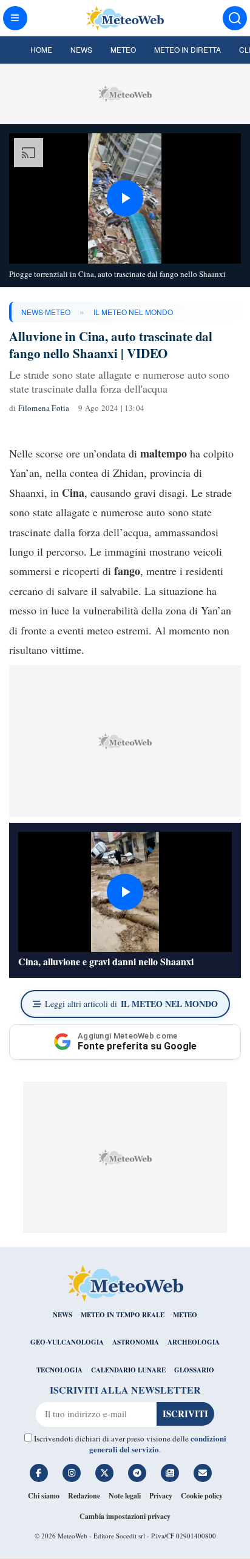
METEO (185, 1315)
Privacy (160, 1496)
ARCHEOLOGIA (193, 1342)
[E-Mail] (203, 1473)
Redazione (84, 1496)
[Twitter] (104, 1473)
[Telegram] (137, 1473)
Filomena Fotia (44, 407)
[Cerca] (235, 18)
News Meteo (45, 312)
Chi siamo (43, 1496)
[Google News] (170, 1473)
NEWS (62, 1315)
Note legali (125, 1496)
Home (41, 49)
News (81, 49)
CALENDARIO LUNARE (128, 1370)
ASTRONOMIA (135, 1342)
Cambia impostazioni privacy (125, 1516)
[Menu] (15, 18)
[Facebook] (39, 1473)
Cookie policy (202, 1496)
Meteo (123, 49)
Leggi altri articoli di (131, 1003)
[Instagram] (71, 1473)
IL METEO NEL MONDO (133, 312)
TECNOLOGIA (59, 1370)
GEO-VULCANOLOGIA (67, 1342)
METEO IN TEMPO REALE (122, 1315)
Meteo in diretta (187, 49)
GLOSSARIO (194, 1370)
